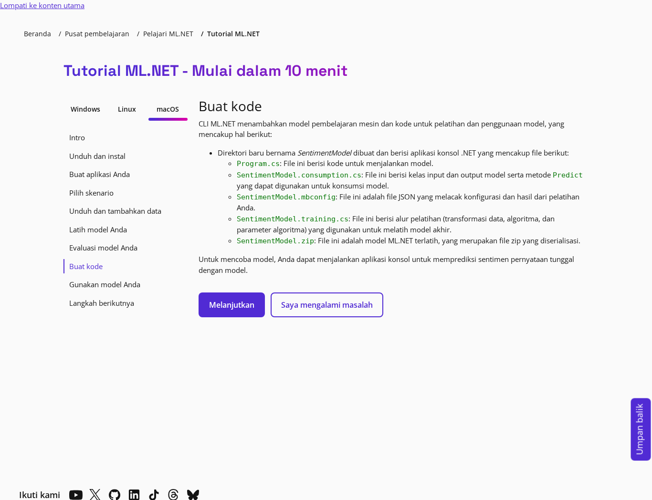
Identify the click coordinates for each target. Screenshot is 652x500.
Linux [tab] (127, 109)
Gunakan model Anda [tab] (104, 284)
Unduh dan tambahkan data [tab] (115, 211)
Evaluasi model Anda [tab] (103, 247)
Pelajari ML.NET (168, 33)
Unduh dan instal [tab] (97, 156)
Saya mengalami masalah (327, 305)
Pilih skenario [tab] (91, 193)
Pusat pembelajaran (97, 33)
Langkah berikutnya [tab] (101, 303)
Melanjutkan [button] (231, 305)
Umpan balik (639, 429)
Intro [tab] (77, 137)
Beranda (37, 33)
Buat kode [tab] (86, 266)
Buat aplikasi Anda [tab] (99, 174)
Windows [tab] (85, 109)
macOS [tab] (168, 109)
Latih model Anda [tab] (98, 229)
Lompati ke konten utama (42, 5)
